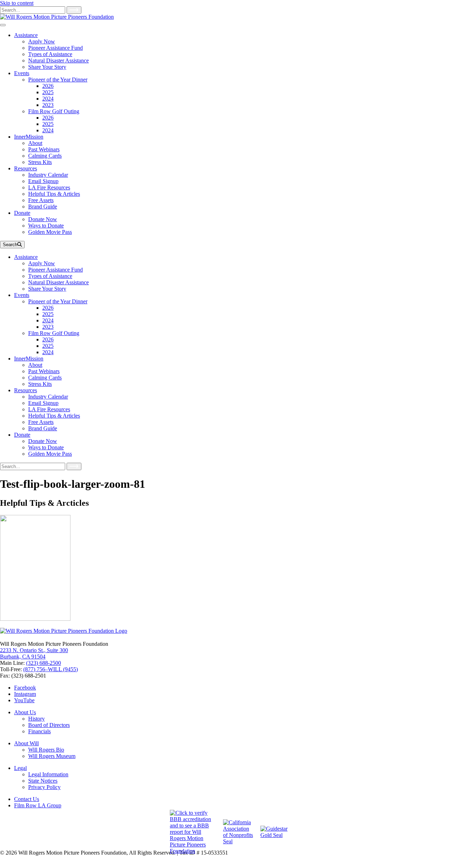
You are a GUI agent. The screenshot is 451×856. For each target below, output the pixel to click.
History (36, 719)
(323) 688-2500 (43, 663)
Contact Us (26, 799)
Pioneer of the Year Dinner (57, 301)
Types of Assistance (50, 276)
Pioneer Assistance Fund (55, 270)
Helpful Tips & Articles (54, 416)
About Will (26, 743)
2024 (48, 320)
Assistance (26, 257)
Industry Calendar (48, 397)
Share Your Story (47, 289)
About (35, 365)
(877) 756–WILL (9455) (50, 669)
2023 (48, 327)
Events (21, 295)
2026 (48, 308)
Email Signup (43, 403)
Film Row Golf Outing (53, 333)
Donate (22, 435)
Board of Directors (49, 725)
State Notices (42, 781)
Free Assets (41, 422)
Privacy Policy (44, 787)
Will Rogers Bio (46, 750)
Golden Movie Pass (50, 454)
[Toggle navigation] (3, 25)
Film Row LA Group (37, 805)
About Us (25, 712)
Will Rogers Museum (51, 756)
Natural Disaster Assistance (58, 282)
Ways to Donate (46, 447)
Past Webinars (44, 371)
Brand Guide (42, 428)
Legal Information (48, 774)
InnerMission (28, 359)
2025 (48, 314)
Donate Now (42, 441)
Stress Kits (40, 384)
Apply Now (41, 263)
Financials (39, 731)
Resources (25, 390)
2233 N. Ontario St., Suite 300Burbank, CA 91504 (34, 653)
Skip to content (16, 3)
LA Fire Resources (49, 409)
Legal (20, 768)
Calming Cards (45, 378)
